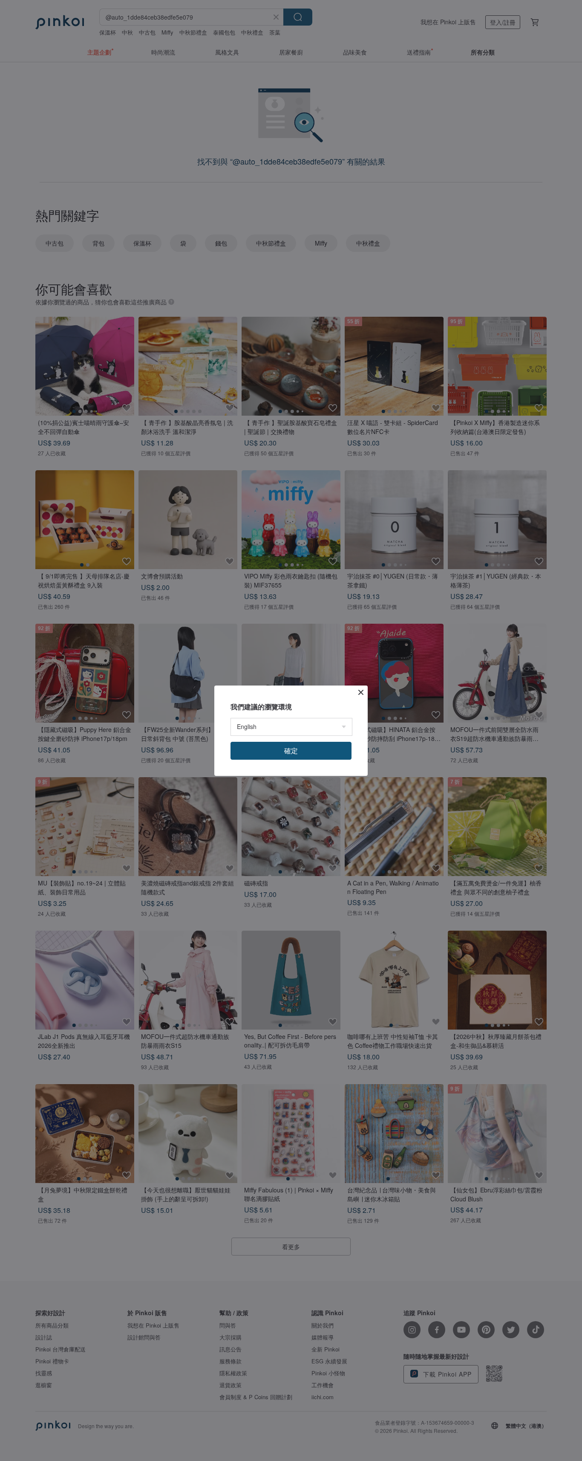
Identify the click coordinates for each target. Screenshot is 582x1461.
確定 (291, 750)
